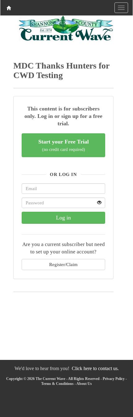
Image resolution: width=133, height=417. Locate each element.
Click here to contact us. (95, 368)
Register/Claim (63, 264)
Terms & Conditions (57, 384)
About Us (84, 384)
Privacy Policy (114, 379)
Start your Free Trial (63, 145)
